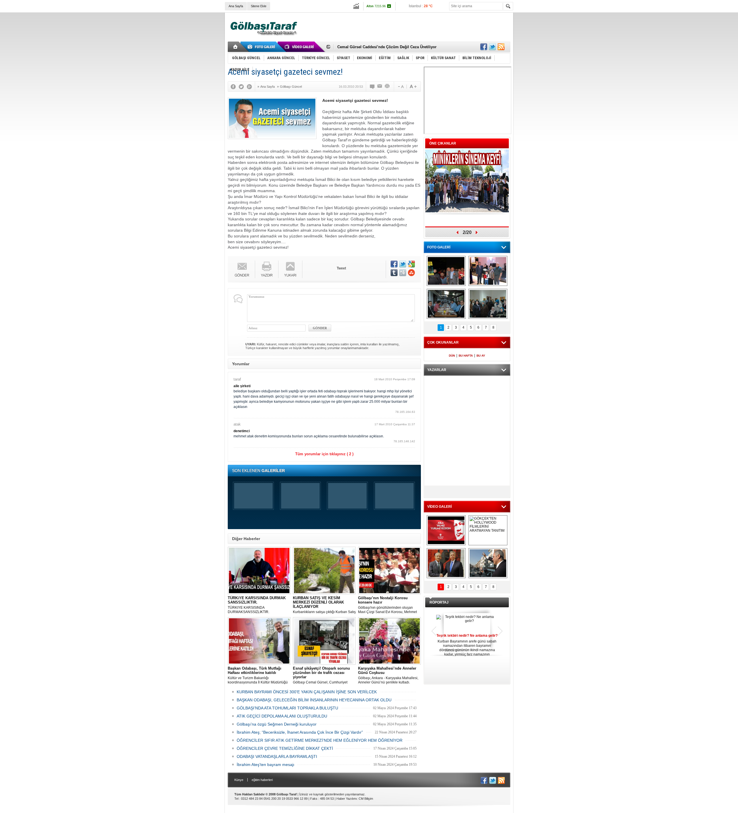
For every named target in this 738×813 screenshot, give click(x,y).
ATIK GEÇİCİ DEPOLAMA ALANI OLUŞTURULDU (282, 716)
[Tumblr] (394, 272)
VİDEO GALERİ (439, 507)
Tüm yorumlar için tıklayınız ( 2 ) (324, 454)
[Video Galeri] (300, 47)
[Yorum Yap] (372, 86)
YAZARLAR (436, 370)
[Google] (251, 86)
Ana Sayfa (236, 6)
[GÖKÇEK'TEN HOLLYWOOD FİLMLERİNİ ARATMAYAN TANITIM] (487, 530)
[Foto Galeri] (262, 47)
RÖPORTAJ (439, 602)
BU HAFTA (466, 355)
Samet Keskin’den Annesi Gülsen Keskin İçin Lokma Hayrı (389, 47)
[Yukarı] (290, 269)
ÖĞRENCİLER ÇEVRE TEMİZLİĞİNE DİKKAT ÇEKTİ (285, 748)
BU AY (481, 355)
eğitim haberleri (262, 780)
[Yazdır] (387, 86)
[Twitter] (243, 86)
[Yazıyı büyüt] (413, 86)
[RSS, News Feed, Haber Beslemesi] (501, 46)
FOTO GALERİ (438, 247)
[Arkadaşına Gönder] (380, 86)
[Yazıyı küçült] (400, 86)
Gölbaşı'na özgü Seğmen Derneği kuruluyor (277, 724)
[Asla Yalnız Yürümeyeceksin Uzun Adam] (446, 530)
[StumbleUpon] (411, 272)
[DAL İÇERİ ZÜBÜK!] (446, 563)
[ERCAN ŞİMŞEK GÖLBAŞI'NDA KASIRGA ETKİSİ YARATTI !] (487, 563)
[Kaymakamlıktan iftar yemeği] (487, 271)
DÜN (452, 355)
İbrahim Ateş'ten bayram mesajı (265, 764)
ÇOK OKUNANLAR (443, 342)
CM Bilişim (366, 798)
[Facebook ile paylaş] (483, 46)
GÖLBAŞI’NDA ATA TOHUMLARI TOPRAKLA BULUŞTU (287, 708)
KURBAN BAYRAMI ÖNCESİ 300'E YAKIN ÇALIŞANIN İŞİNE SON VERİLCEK (307, 692)
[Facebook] (235, 86)
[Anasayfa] (236, 47)
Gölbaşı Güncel (291, 86)
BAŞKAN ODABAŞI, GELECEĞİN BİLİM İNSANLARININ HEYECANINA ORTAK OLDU (314, 700)
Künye (238, 780)
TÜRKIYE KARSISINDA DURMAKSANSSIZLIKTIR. (257, 605)
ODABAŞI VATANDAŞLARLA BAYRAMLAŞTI (277, 756)
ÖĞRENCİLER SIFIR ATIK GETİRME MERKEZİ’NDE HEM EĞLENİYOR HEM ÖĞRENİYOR (319, 740)
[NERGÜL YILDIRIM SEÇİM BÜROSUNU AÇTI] (487, 304)
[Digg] (402, 272)
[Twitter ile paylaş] (492, 46)
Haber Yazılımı (346, 798)
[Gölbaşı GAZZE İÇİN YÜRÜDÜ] (446, 271)
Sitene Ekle (258, 6)
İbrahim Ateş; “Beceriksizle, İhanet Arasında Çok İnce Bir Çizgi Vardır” (300, 732)
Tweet (341, 268)
